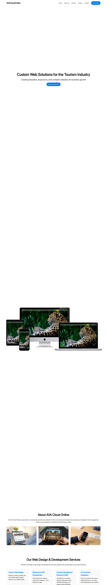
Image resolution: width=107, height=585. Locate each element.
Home (60, 3)
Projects (80, 3)
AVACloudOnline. (14, 3)
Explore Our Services (53, 84)
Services (73, 3)
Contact (87, 3)
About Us (66, 3)
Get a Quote (96, 3)
